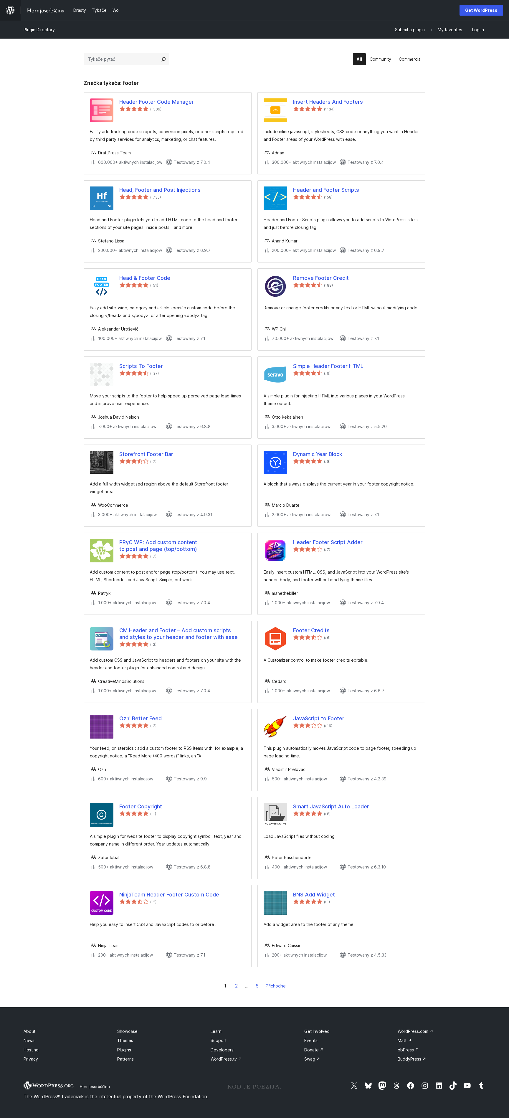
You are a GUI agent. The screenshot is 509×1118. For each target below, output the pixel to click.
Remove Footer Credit (321, 278)
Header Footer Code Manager (156, 102)
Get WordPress (481, 10)
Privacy (31, 1058)
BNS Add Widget (314, 894)
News (29, 1040)
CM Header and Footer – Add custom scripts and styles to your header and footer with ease (178, 633)
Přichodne (276, 985)
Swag (312, 1058)
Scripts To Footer (141, 366)
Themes (125, 1040)
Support (219, 1040)
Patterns (125, 1058)
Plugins (124, 1049)
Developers (222, 1049)
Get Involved (317, 1031)
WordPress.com (415, 1031)
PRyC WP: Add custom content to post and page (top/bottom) (158, 545)
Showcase (127, 1031)
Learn (216, 1031)
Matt (405, 1040)
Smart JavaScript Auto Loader (331, 806)
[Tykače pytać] (163, 59)
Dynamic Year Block (317, 454)
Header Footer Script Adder (328, 542)
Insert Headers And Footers (328, 102)
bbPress (408, 1049)
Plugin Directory (39, 29)
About (29, 1031)
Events (311, 1040)
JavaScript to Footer (318, 718)
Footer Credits (311, 630)
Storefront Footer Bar (146, 454)
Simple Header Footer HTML (328, 366)
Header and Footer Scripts (326, 190)
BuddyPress (412, 1058)
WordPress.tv (226, 1058)
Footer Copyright (140, 806)
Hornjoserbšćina (95, 1086)
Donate (314, 1049)
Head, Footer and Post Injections (160, 190)
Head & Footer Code (144, 278)
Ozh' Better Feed (140, 718)
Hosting (31, 1049)
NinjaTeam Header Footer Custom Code (169, 894)
